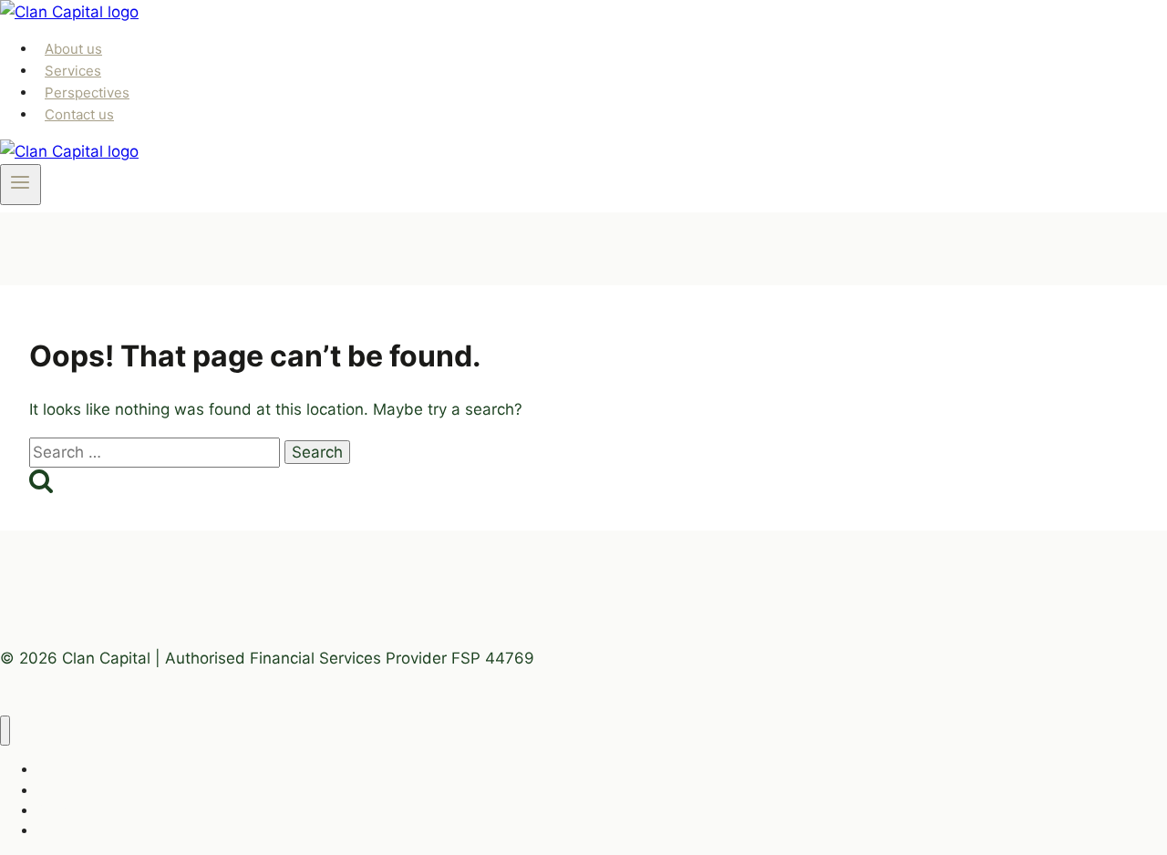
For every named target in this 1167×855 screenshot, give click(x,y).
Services (73, 70)
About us (73, 48)
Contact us (79, 114)
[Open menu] (20, 184)
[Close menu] (5, 731)
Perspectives (87, 92)
